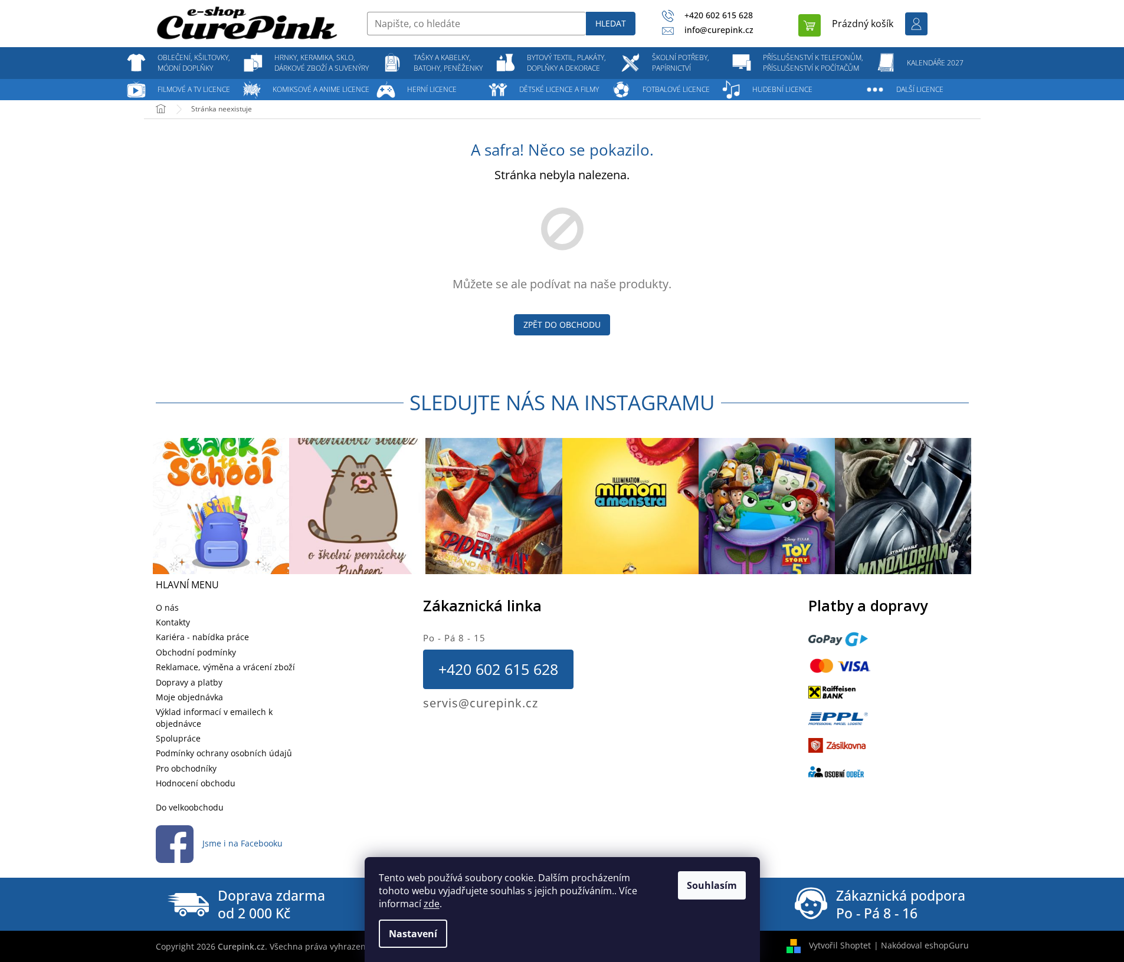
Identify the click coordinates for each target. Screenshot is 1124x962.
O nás (167, 607)
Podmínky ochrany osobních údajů (224, 753)
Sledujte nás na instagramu (562, 402)
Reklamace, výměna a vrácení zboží (225, 667)
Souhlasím (712, 885)
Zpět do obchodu (562, 324)
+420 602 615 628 (498, 669)
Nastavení (413, 933)
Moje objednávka (189, 697)
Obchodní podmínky (196, 652)
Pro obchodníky (186, 768)
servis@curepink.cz (480, 703)
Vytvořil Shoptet (840, 945)
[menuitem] (194, 63)
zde (432, 903)
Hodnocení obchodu (195, 783)
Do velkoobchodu (190, 807)
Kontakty (173, 622)
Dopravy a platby (189, 682)
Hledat (610, 23)
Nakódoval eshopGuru (925, 945)
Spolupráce (178, 738)
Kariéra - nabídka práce (202, 637)
